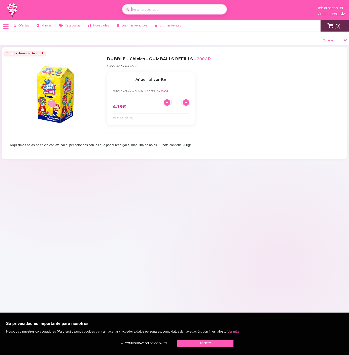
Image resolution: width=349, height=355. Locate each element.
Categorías (72, 25)
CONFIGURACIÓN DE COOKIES (145, 343)
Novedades (100, 25)
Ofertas (23, 25)
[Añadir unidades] (186, 102)
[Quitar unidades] (167, 102)
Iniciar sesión (329, 8)
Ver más (233, 331)
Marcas (46, 25)
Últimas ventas (170, 25)
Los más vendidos (134, 25)
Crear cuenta (329, 14)
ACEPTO (205, 343)
